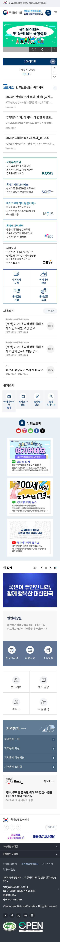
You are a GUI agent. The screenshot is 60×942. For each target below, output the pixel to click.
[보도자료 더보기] (55, 88)
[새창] (53, 61)
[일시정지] (48, 49)
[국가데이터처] (12, 12)
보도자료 (8, 87)
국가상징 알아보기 (16, 820)
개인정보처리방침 (29, 864)
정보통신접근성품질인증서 (10, 927)
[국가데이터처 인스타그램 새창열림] (24, 430)
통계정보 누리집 (9, 854)
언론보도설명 (24, 87)
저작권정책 (47, 864)
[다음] (54, 49)
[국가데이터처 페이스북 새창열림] (36, 430)
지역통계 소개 (12, 739)
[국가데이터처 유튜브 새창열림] (18, 430)
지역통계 (12, 728)
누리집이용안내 (10, 864)
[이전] (42, 49)
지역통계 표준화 (13, 766)
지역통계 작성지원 (14, 757)
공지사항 (38, 87)
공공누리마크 (31, 927)
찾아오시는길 (9, 869)
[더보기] (55, 568)
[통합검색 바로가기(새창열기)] (48, 13)
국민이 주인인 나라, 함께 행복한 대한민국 (34, 12)
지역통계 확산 (12, 748)
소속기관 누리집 (9, 846)
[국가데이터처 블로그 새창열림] (30, 430)
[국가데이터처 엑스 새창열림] (42, 430)
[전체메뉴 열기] (54, 13)
